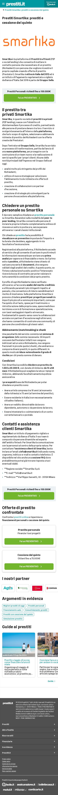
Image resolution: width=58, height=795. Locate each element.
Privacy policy (6, 759)
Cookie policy (6, 761)
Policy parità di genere (9, 771)
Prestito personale (29, 529)
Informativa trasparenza (9, 766)
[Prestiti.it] (15, 6)
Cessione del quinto (29, 555)
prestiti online (21, 517)
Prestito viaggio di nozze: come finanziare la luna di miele (17, 662)
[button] (3, 4)
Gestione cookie (7, 768)
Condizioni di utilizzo (8, 764)
